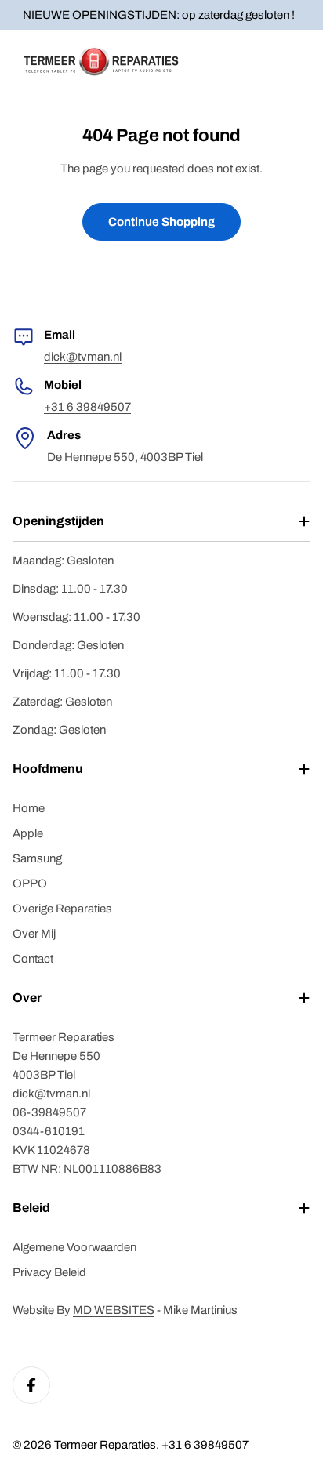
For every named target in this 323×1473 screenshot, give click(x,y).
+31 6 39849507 (205, 1445)
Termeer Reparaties (105, 1445)
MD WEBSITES (113, 1310)
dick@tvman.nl (83, 356)
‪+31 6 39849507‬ (87, 407)
